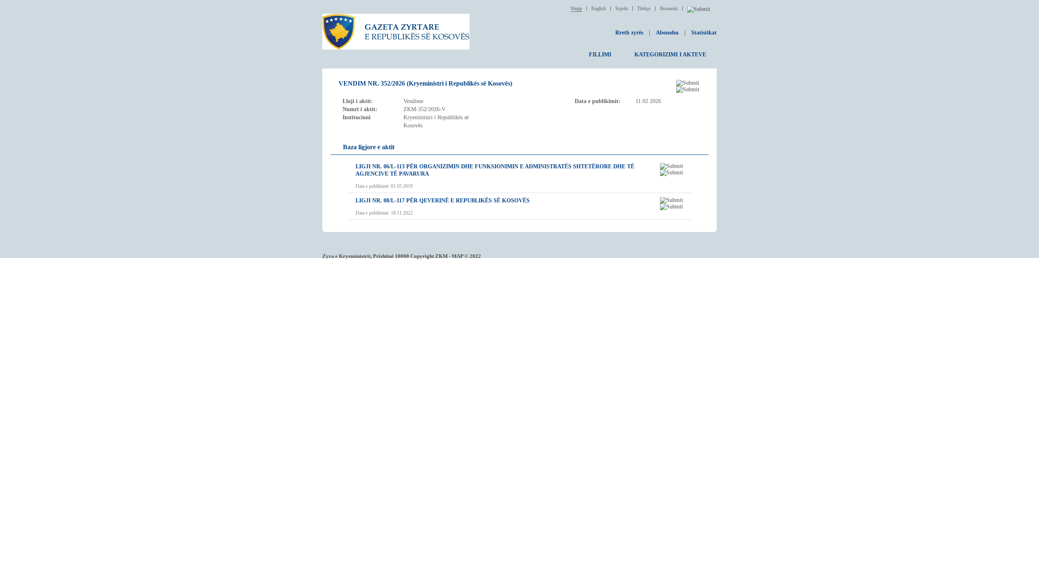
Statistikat (704, 33)
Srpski (621, 8)
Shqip (576, 8)
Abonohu (667, 33)
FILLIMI (600, 55)
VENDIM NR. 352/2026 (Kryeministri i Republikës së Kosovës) (425, 83)
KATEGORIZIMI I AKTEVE (670, 55)
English (598, 8)
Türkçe (644, 8)
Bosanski (669, 8)
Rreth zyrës (629, 33)
